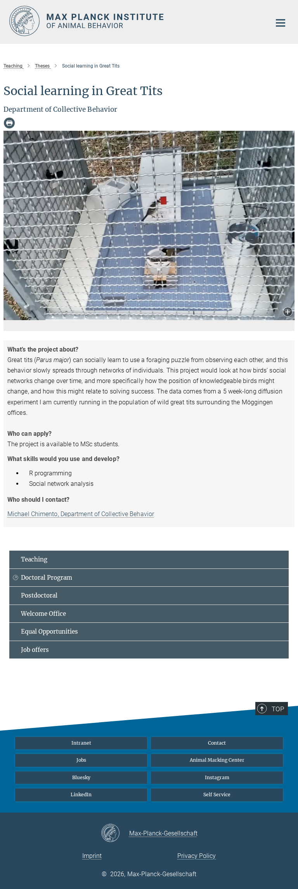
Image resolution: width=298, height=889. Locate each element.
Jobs (81, 760)
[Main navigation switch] (280, 23)
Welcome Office (43, 613)
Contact (217, 743)
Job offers (35, 649)
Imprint (92, 856)
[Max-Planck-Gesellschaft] (115, 833)
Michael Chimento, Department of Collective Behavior (80, 514)
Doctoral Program (46, 577)
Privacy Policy (196, 856)
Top (278, 709)
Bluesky (81, 777)
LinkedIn (81, 794)
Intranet (81, 743)
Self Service (216, 794)
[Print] (9, 123)
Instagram (217, 777)
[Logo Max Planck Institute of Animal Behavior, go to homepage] (135, 21)
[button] (288, 312)
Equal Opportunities (49, 631)
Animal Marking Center (217, 760)
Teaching (34, 559)
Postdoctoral (39, 595)
